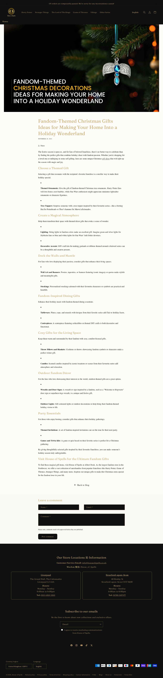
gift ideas (106, 158)
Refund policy (30, 675)
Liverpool (46, 575)
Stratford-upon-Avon (117, 575)
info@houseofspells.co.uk (94, 563)
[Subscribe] (100, 624)
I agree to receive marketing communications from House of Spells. (83, 631)
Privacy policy (42, 675)
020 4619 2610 (48, 595)
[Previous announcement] (6, 3)
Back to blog (83, 484)
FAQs (94, 675)
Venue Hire (128, 675)
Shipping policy (68, 675)
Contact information (83, 675)
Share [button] (43, 145)
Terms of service (55, 675)
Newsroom (118, 675)
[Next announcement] (156, 3)
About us (108, 675)
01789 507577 (119, 595)
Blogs (101, 675)
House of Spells (17, 675)
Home (5, 21)
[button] (27, 12)
